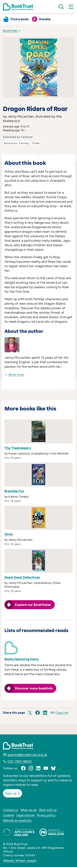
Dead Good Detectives (22, 577)
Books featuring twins (21, 659)
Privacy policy (46, 815)
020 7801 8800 (19, 761)
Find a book (19, 19)
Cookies (8, 815)
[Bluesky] (53, 768)
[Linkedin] (38, 768)
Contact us (10, 810)
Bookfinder (10, 30)
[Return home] (18, 6)
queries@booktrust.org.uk (27, 755)
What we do (28, 810)
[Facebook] (23, 768)
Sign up (11, 793)
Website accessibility (17, 820)
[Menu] (71, 7)
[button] (30, 712)
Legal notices (25, 815)
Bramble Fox (14, 491)
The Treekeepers (17, 448)
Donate (44, 19)
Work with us (47, 810)
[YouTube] (46, 768)
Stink (8, 534)
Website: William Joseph (19, 860)
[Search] (61, 7)
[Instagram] (31, 768)
